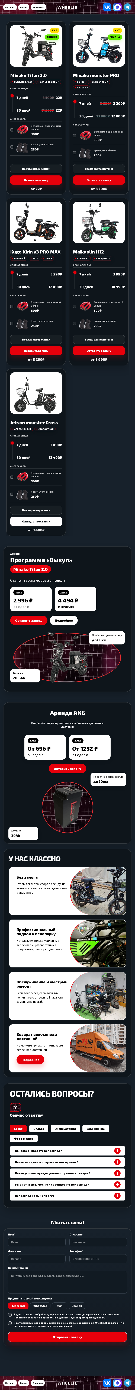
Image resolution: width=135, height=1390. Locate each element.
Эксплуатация (65, 1128)
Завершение (96, 1128)
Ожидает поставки (36, 521)
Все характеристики (36, 168)
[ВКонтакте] (107, 7)
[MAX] (117, 7)
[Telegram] (127, 7)
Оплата (38, 1128)
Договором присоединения (87, 1317)
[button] (67, 1048)
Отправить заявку (67, 1337)
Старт (18, 1128)
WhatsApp (40, 1305)
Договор (38, 1383)
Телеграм (18, 1305)
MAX (60, 1305)
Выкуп (23, 7)
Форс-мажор (24, 1138)
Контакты (38, 7)
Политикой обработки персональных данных (41, 1317)
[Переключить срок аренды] (12, 104)
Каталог (10, 7)
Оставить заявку (36, 180)
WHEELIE (67, 7)
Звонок (77, 1305)
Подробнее (64, 620)
